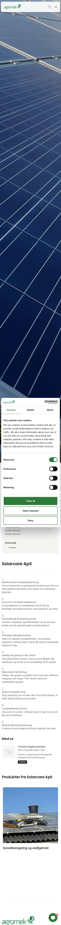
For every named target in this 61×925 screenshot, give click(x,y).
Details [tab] (30, 410)
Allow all (30, 501)
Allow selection (30, 510)
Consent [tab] (11, 410)
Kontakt (22, 762)
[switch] (53, 469)
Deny (30, 520)
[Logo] (12, 6)
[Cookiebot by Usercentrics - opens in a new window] (45, 402)
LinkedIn (12, 547)
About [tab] (50, 410)
